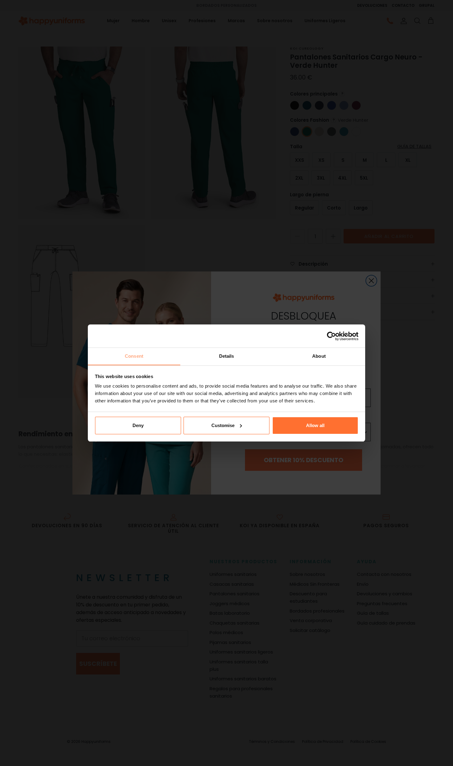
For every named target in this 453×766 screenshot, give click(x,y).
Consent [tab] (134, 356)
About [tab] (319, 356)
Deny (138, 425)
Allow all (315, 425)
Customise (223, 425)
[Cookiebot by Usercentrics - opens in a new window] (331, 336)
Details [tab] (226, 356)
